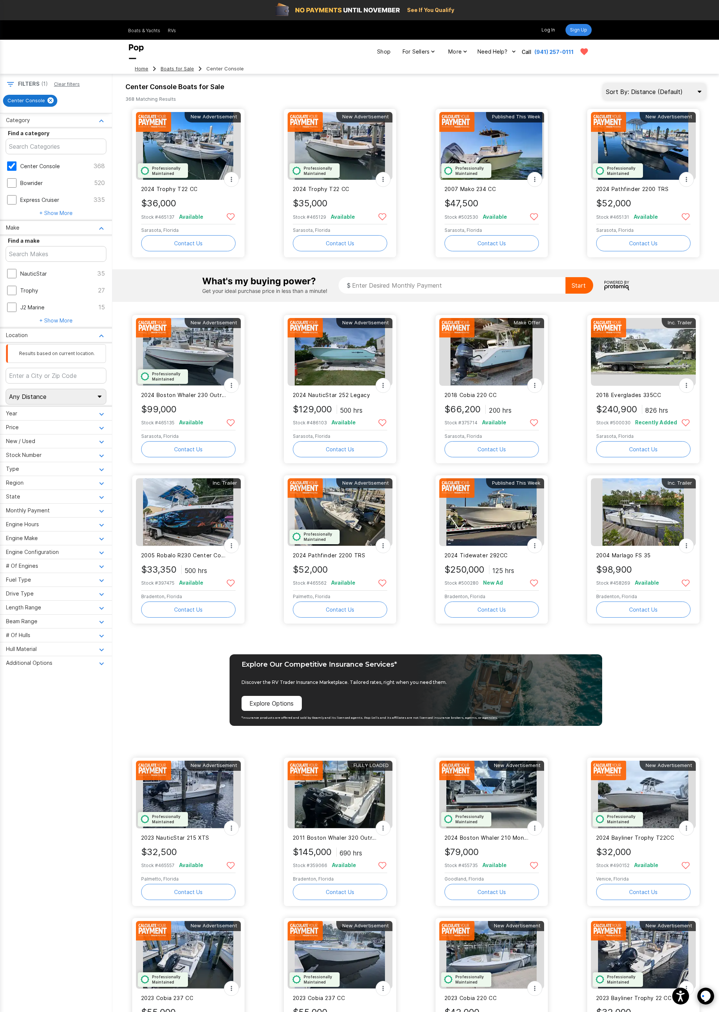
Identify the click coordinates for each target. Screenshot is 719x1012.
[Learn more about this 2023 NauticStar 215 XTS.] (188, 794)
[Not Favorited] (231, 216)
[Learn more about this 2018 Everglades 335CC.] (643, 352)
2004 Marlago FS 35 (623, 555)
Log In (548, 30)
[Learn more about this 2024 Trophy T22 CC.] (188, 146)
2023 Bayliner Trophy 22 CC (634, 998)
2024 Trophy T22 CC (169, 189)
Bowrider (31, 183)
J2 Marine (32, 307)
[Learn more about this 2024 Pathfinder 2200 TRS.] (643, 146)
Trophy (29, 290)
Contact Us (188, 243)
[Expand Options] (231, 179)
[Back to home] (136, 52)
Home (141, 68)
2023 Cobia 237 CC (167, 998)
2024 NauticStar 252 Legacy (331, 395)
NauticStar (33, 273)
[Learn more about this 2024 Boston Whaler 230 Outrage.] (188, 352)
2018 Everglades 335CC (628, 395)
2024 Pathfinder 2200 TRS (632, 189)
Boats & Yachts (144, 30)
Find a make (24, 240)
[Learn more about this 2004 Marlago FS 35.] (643, 512)
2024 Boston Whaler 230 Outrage (183, 395)
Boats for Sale (177, 68)
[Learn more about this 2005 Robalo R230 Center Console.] (188, 512)
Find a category (28, 133)
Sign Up (578, 30)
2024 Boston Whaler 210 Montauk (487, 837)
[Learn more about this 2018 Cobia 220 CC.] (491, 352)
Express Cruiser (39, 200)
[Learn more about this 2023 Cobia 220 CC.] (491, 955)
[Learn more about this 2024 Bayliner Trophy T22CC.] (643, 794)
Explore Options (271, 703)
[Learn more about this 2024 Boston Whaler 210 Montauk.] (491, 794)
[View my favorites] (584, 51)
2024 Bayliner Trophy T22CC (635, 837)
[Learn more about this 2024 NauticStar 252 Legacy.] (340, 352)
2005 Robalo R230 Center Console (183, 555)
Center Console (40, 166)
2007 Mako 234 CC (470, 189)
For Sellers (416, 51)
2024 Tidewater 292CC (476, 555)
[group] (30, 101)
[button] (680, 996)
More (455, 51)
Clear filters (67, 84)
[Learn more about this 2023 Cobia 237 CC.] (188, 955)
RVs (172, 30)
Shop (384, 51)
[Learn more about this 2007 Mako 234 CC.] (491, 146)
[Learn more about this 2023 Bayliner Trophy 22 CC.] (643, 955)
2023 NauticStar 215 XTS (175, 837)
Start (578, 285)
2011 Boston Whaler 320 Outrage (335, 837)
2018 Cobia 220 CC (471, 395)
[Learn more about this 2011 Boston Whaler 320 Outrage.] (340, 794)
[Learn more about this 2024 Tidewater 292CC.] (491, 512)
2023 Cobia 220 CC (471, 998)
